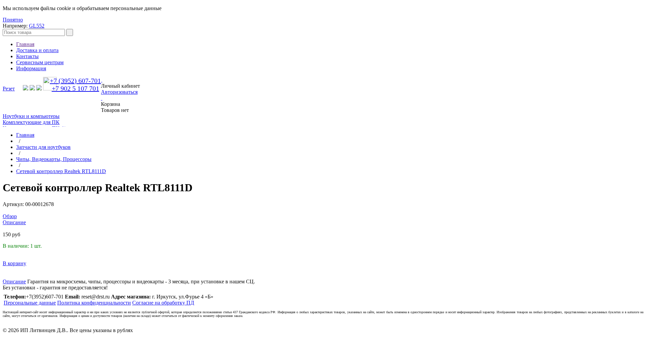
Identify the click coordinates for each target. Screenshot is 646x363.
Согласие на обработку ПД (163, 303)
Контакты (27, 56)
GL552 (36, 26)
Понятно (13, 20)
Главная (25, 44)
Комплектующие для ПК (31, 122)
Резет (9, 88)
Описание (14, 281)
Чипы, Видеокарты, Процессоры (54, 159)
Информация (31, 68)
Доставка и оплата (37, 50)
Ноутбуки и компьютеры (31, 116)
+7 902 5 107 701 (75, 88)
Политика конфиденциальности (94, 303)
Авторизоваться (119, 92)
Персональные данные (30, 303)
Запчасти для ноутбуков (43, 147)
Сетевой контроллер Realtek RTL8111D (61, 171)
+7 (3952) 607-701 (75, 80)
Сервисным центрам (40, 62)
